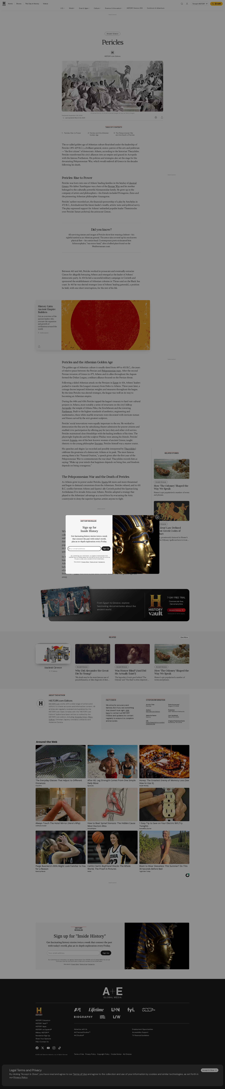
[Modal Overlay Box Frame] (112, 544)
